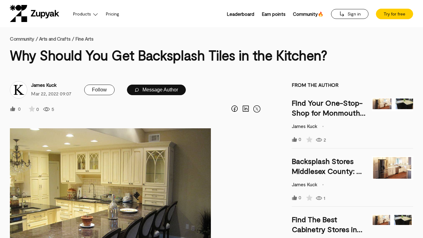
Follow (99, 89)
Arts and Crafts (54, 39)
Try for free (394, 13)
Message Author (159, 89)
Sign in (353, 13)
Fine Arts (84, 39)
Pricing (112, 13)
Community (24, 39)
